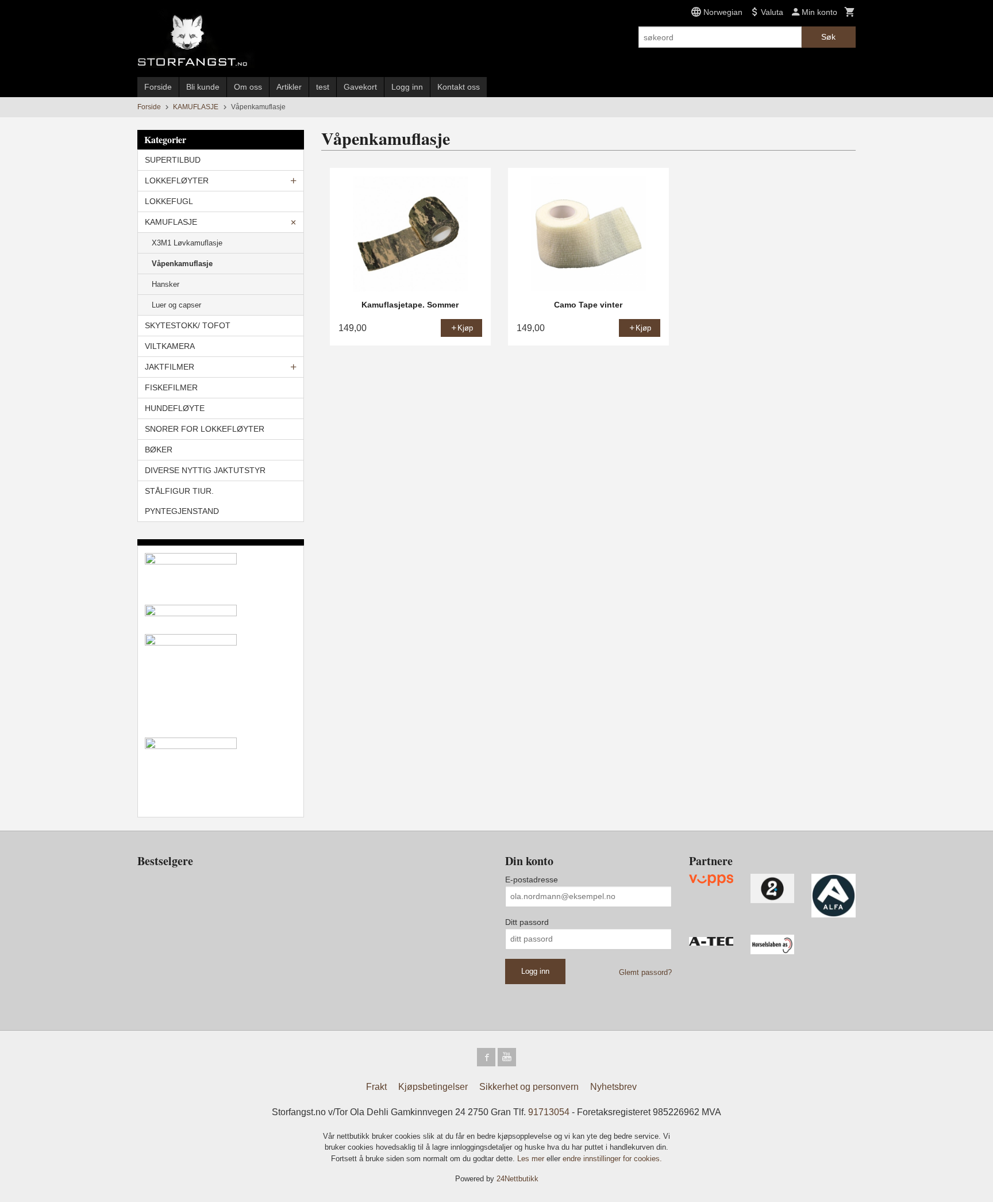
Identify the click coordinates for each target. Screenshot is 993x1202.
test (322, 86)
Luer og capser (176, 305)
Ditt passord (527, 922)
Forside (158, 86)
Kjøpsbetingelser (433, 1087)
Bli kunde (203, 86)
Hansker (165, 284)
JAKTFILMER (169, 366)
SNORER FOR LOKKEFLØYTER (204, 428)
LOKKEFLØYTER (177, 180)
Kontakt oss (458, 86)
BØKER (158, 449)
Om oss (248, 86)
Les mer (531, 1158)
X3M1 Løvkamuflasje (187, 243)
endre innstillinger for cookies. (612, 1158)
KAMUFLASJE (171, 221)
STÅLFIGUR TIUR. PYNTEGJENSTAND (182, 501)
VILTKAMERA (170, 346)
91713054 (548, 1112)
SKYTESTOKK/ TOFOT (187, 325)
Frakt (376, 1087)
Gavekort (360, 86)
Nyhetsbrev (613, 1087)
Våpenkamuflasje (182, 263)
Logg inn (407, 86)
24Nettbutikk (517, 1178)
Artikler (289, 86)
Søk (828, 36)
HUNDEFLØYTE (175, 408)
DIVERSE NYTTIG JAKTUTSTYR (205, 470)
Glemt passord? (645, 972)
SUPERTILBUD (173, 159)
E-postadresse (531, 879)
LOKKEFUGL (169, 201)
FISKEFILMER (171, 387)
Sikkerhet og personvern (529, 1087)
